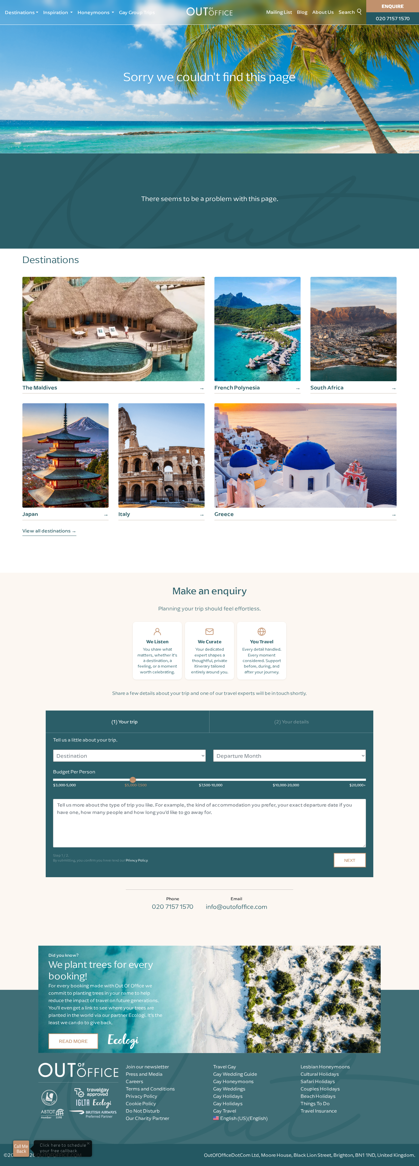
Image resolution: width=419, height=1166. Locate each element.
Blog (302, 12)
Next (350, 860)
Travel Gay (224, 1066)
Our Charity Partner (147, 1118)
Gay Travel (224, 1110)
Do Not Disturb (143, 1110)
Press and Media (144, 1074)
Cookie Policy (141, 1103)
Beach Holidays (318, 1096)
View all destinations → (49, 530)
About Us (323, 12)
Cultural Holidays (320, 1074)
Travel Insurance (319, 1110)
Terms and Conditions (150, 1088)
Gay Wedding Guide (235, 1074)
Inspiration (56, 12)
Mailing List (279, 12)
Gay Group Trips (137, 12)
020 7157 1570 (393, 18)
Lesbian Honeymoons (325, 1066)
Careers (134, 1081)
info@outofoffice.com (236, 906)
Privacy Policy (137, 860)
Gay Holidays (228, 1096)
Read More (73, 1041)
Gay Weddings (229, 1088)
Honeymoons (94, 12)
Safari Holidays (318, 1081)
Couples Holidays (320, 1088)
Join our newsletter (147, 1066)
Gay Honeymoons (233, 1081)
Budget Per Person (74, 771)
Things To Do (315, 1103)
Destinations (20, 12)
